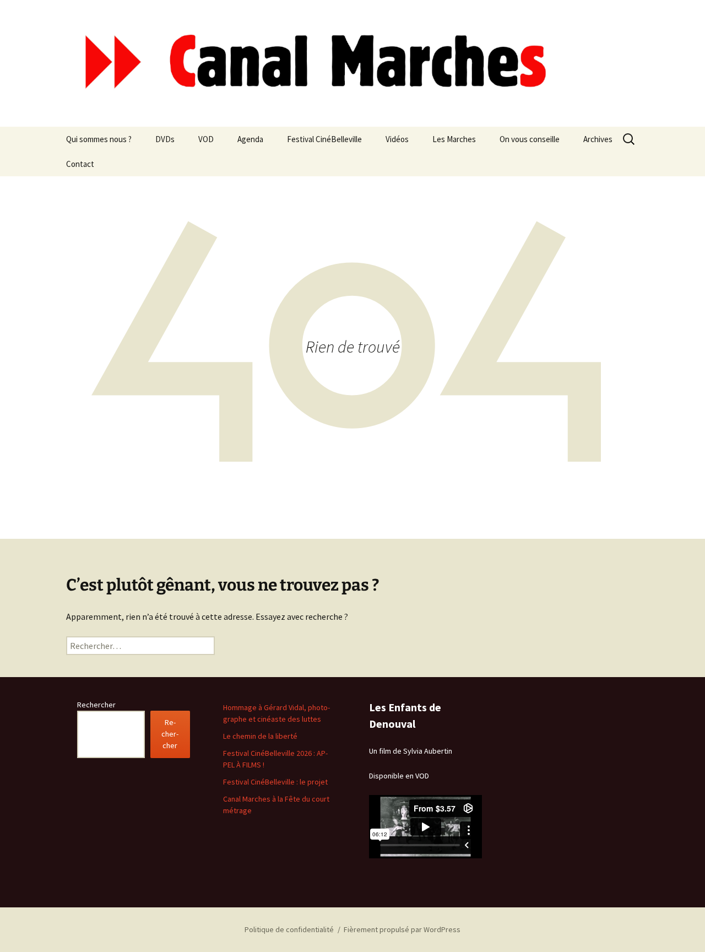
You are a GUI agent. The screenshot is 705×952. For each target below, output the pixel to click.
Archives (597, 139)
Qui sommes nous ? (99, 139)
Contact (80, 164)
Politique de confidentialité (289, 929)
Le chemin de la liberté (260, 736)
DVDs (165, 139)
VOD (206, 139)
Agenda (250, 139)
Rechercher (96, 705)
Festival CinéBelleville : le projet (275, 782)
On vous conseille (530, 139)
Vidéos (397, 139)
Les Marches (454, 139)
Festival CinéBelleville (324, 139)
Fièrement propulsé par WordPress (402, 929)
